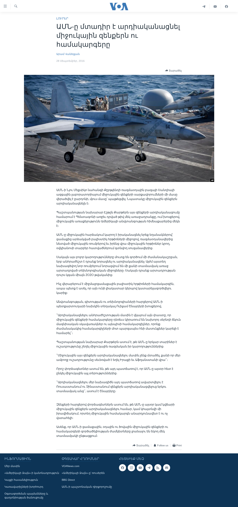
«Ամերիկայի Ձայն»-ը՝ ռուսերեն (83, 472)
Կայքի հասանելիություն (21, 479)
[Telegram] (204, 6)
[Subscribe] (166, 467)
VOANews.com (70, 466)
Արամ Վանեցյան (68, 54)
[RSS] (157, 467)
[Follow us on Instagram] (131, 467)
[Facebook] (226, 6)
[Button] (173, 70)
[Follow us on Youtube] (140, 467)
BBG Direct (68, 479)
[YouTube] (215, 6)
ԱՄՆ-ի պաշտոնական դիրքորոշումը (87, 486)
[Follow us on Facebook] (122, 467)
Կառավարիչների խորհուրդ (23, 486)
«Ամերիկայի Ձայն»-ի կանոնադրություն (31, 472)
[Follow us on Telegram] (148, 467)
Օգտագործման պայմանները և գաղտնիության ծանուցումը (26, 495)
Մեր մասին (12, 466)
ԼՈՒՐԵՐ (62, 18)
